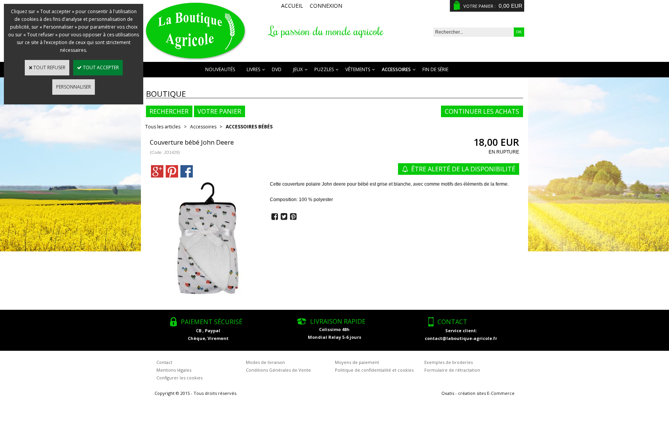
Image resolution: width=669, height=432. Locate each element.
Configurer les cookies (179, 378)
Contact (164, 362)
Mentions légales (173, 370)
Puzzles (324, 69)
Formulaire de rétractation (452, 370)
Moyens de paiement (357, 362)
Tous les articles (162, 126)
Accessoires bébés (249, 126)
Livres (253, 69)
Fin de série (435, 69)
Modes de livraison (265, 362)
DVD (276, 69)
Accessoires (396, 69)
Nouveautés (220, 69)
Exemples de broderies (448, 362)
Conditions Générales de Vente (278, 370)
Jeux (298, 69)
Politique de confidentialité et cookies (374, 370)
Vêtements (357, 69)
